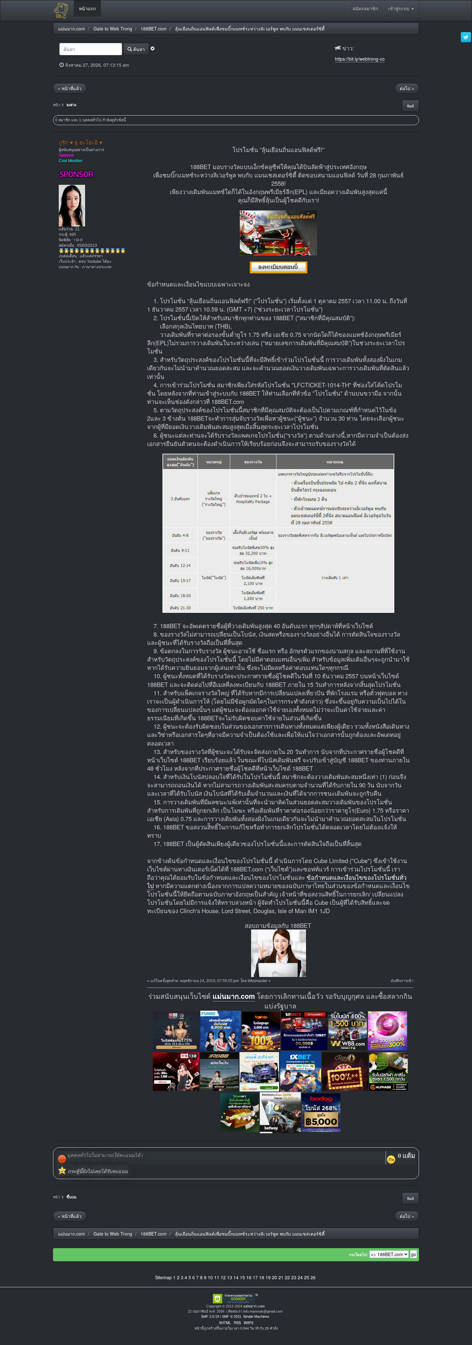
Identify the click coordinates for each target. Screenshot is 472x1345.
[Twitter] (465, 37)
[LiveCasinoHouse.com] (345, 1071)
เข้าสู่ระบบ (399, 8)
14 (236, 1277)
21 (281, 1277)
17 (255, 1277)
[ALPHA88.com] (388, 1071)
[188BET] (261, 1030)
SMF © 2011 (231, 1316)
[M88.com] (176, 1030)
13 (229, 1277)
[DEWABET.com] (239, 1112)
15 (242, 1277)
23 (293, 1277)
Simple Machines (256, 1316)
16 (248, 1277)
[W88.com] (347, 1030)
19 (268, 1277)
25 (306, 1277)
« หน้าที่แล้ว (70, 88)
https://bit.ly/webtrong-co (360, 59)
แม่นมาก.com (234, 996)
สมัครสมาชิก (365, 8)
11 (216, 1277)
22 (287, 1277)
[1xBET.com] (300, 1071)
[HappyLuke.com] (387, 1030)
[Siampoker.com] (259, 1071)
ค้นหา (138, 49)
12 (223, 1277)
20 (274, 1277)
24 (300, 1277)
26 (313, 1277)
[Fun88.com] (220, 1030)
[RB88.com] (219, 1071)
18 (261, 1277)
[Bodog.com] (321, 1112)
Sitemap (163, 1277)
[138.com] (176, 1071)
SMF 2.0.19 (210, 1316)
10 (210, 1277)
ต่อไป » (407, 88)
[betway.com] (280, 1112)
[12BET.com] (304, 1030)
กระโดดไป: (358, 1255)
